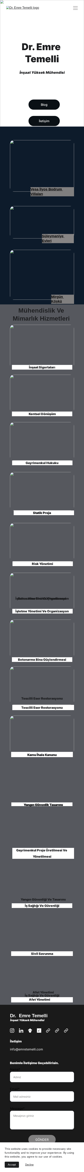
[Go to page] (48, 1030)
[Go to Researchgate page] (39, 1030)
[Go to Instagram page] (12, 1030)
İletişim (44, 121)
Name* (15, 1069)
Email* (15, 1089)
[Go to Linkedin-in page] (21, 1030)
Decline (29, 1164)
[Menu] (75, 8)
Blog (44, 105)
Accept (12, 1164)
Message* (17, 1108)
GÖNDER (42, 1140)
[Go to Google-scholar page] (30, 1030)
